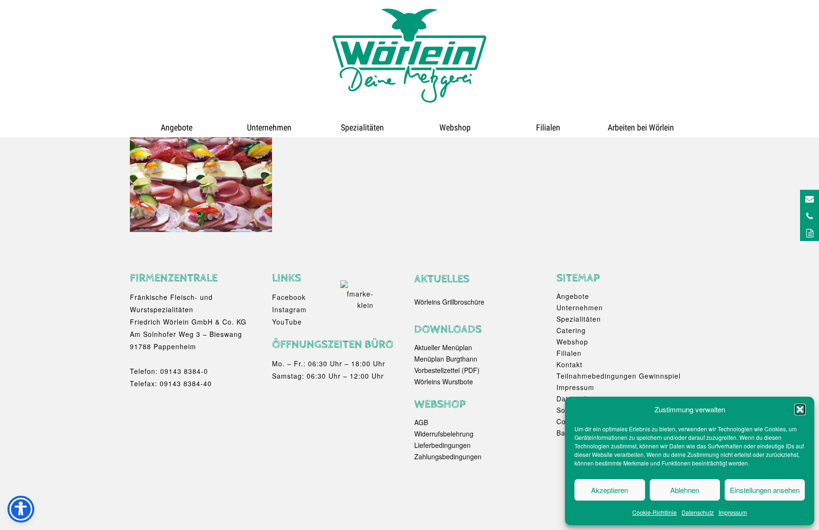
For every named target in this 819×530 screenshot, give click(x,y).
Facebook (289, 297)
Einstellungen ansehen (765, 490)
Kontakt (569, 364)
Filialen (548, 127)
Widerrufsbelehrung (443, 433)
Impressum (733, 512)
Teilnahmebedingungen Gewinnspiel (618, 376)
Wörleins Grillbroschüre (449, 302)
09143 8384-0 (184, 371)
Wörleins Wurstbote (443, 381)
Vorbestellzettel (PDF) (447, 370)
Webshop (455, 127)
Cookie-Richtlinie (654, 512)
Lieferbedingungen (442, 445)
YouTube (287, 321)
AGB (421, 422)
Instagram (289, 309)
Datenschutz (698, 512)
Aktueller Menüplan (443, 347)
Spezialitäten (362, 127)
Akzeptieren (609, 490)
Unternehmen (269, 127)
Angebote (176, 127)
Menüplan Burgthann (445, 358)
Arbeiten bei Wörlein (641, 127)
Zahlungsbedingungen (448, 456)
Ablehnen (684, 490)
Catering (571, 330)
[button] (800, 409)
